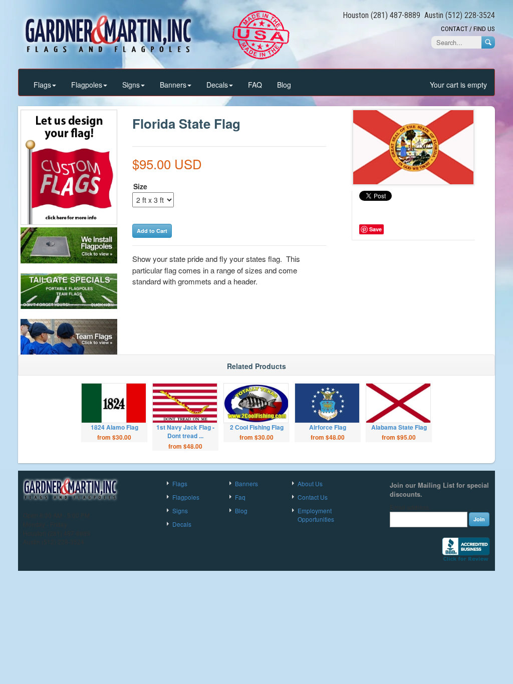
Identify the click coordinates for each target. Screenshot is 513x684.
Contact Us (313, 497)
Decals (217, 85)
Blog (284, 85)
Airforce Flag (327, 427)
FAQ (255, 85)
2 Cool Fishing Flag (257, 427)
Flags (42, 85)
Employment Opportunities (316, 514)
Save (375, 229)
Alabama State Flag (399, 427)
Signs (131, 85)
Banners (173, 85)
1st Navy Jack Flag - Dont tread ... (185, 431)
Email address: (410, 507)
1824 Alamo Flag (114, 427)
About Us (310, 483)
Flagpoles (86, 85)
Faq (240, 497)
